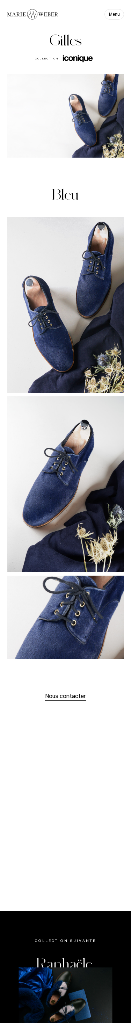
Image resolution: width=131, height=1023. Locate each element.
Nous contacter (65, 696)
